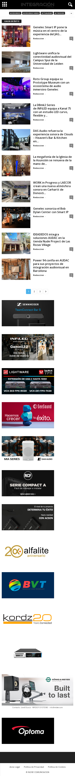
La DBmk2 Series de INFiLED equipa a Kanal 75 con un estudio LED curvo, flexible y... (52, 110)
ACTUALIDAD (47, 13)
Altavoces (59, 13)
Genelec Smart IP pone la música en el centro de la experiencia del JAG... (50, 30)
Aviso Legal (15, 767)
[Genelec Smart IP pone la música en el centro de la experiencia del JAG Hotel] (16, 36)
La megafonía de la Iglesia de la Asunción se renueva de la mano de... (52, 160)
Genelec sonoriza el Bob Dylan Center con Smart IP (51, 210)
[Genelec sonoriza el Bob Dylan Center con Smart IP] (16, 217)
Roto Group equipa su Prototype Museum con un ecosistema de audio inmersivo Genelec (51, 84)
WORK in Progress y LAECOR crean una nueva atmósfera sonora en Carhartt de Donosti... (52, 188)
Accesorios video (31, 13)
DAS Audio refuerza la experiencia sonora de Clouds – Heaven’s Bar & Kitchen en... (53, 136)
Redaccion (38, 38)
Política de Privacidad (34, 767)
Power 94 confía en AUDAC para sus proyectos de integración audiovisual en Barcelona (51, 265)
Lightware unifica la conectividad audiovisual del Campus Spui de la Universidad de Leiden (52, 58)
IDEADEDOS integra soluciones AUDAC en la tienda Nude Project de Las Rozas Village (51, 239)
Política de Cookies (57, 767)
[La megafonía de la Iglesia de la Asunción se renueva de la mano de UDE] (16, 165)
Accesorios (15, 13)
